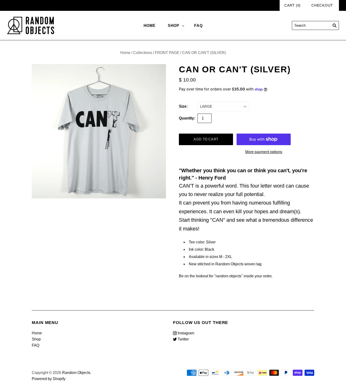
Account (264, 5)
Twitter (183, 339)
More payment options (263, 152)
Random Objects (76, 373)
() (292, 5)
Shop (173, 26)
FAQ (198, 26)
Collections (142, 53)
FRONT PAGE (167, 53)
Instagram (185, 333)
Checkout (322, 5)
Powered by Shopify (48, 379)
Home (150, 26)
